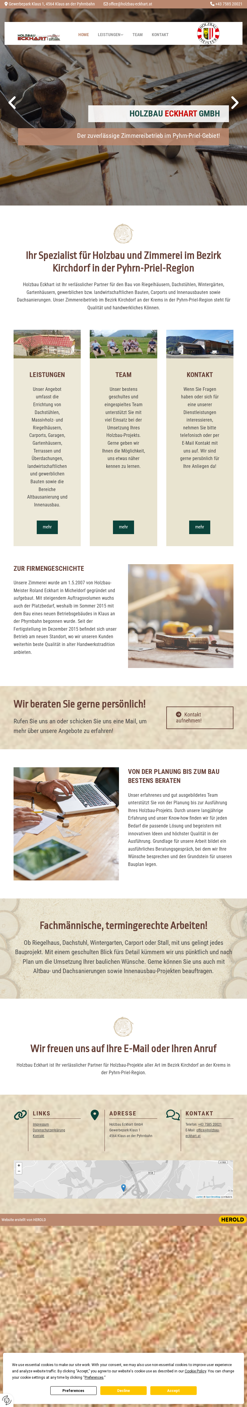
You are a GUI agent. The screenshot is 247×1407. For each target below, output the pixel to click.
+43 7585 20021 (228, 4)
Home (83, 34)
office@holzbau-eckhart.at (130, 4)
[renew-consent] (7, 1400)
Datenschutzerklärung (49, 1130)
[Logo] (39, 37)
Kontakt (160, 34)
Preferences (73, 1391)
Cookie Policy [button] (195, 1371)
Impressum (41, 1124)
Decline (123, 1391)
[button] (47, 527)
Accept (173, 1391)
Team (138, 34)
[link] (110, 33)
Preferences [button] (94, 1377)
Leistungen (109, 34)
